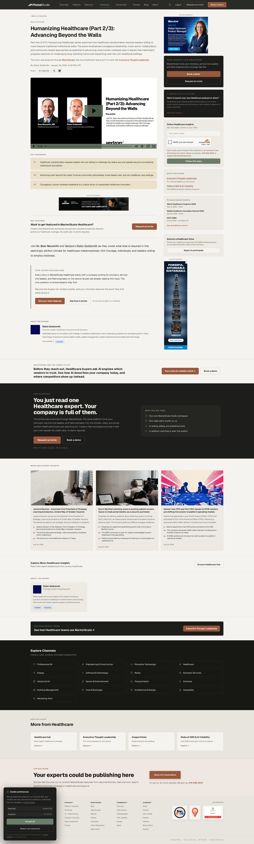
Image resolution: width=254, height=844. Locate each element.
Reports (93, 814)
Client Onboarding (97, 825)
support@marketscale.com (179, 156)
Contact (146, 810)
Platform (77, 4)
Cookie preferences (216, 840)
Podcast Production (72, 818)
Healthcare (38, 22)
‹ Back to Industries (39, 16)
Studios (93, 818)
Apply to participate (193, 250)
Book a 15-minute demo (165, 775)
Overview (64, 4)
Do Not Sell (202, 840)
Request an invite (195, 4)
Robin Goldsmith (87, 246)
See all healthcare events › (177, 225)
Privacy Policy (176, 840)
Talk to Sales (147, 814)
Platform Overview (71, 806)
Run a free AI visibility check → (180, 371)
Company (47, 608)
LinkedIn (59, 342)
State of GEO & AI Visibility (180, 186)
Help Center (95, 829)
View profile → (48, 341)
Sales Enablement (71, 821)
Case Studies (96, 810)
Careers (146, 818)
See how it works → (175, 113)
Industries (104, 4)
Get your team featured (49, 301)
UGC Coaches (122, 818)
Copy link (45, 71)
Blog (146, 4)
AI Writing (68, 810)
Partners (146, 821)
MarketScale (68, 60)
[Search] (170, 4)
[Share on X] (54, 71)
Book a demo (193, 74)
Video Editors (122, 810)
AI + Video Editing (71, 814)
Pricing (136, 4)
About (155, 4)
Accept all (30, 821)
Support (146, 829)
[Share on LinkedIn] (59, 71)
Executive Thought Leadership (134, 60)
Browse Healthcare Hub (208, 564)
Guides (119, 821)
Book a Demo (148, 825)
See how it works (78, 301)
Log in (178, 4)
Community (121, 4)
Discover (89, 4)
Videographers (122, 814)
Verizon (69, 246)
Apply (119, 825)
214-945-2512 (208, 153)
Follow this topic (194, 161)
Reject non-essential (30, 828)
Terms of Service (189, 840)
